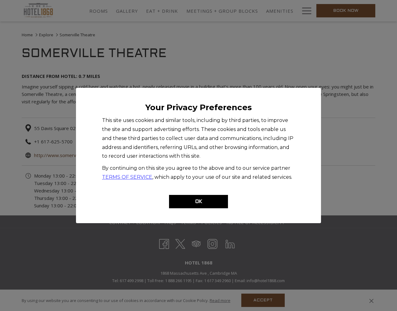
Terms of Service (127, 177)
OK (198, 202)
